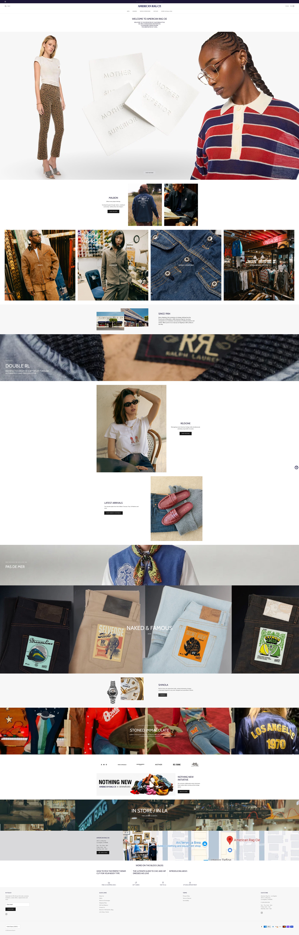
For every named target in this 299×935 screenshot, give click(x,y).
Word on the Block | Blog (149, 865)
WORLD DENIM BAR (145, 11)
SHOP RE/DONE (186, 433)
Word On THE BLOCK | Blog (106, 909)
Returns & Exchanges (104, 900)
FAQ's (100, 898)
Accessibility (186, 900)
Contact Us (102, 907)
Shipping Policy (103, 902)
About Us (101, 896)
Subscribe (10, 909)
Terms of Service (187, 898)
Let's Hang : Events (104, 912)
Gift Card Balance (103, 905)
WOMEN (135, 11)
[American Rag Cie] (149, 6)
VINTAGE (155, 11)
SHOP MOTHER (149, 172)
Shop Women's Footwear (113, 513)
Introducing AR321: (178, 871)
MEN (128, 11)
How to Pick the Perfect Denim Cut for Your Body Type (111, 872)
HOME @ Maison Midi (166, 11)
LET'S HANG (149, 820)
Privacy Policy (186, 896)
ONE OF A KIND (183, 791)
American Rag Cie (11, 930)
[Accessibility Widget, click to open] (296, 467)
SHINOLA (162, 695)
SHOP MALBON (113, 211)
